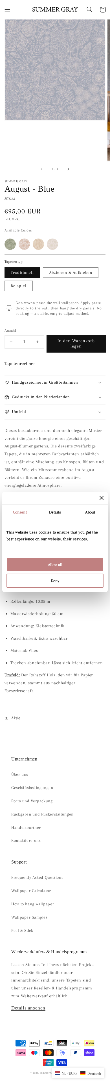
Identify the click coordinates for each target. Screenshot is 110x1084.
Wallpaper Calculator (31, 890)
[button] (7, 9)
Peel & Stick (22, 930)
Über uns (19, 774)
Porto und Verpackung (32, 801)
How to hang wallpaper (32, 904)
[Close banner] (102, 498)
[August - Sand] (52, 244)
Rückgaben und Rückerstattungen (42, 814)
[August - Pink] (38, 244)
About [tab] (90, 512)
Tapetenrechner (20, 363)
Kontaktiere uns (26, 840)
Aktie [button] (16, 718)
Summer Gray (48, 1072)
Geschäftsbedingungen (32, 787)
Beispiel (19, 285)
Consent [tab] (20, 512)
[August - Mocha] (24, 244)
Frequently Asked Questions (37, 877)
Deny (55, 580)
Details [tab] (55, 512)
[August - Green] (10, 244)
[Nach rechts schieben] (68, 169)
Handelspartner (26, 827)
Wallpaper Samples (29, 917)
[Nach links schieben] (42, 169)
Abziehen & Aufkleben (70, 272)
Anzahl (10, 330)
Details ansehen (28, 1008)
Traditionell (22, 272)
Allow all (55, 564)
